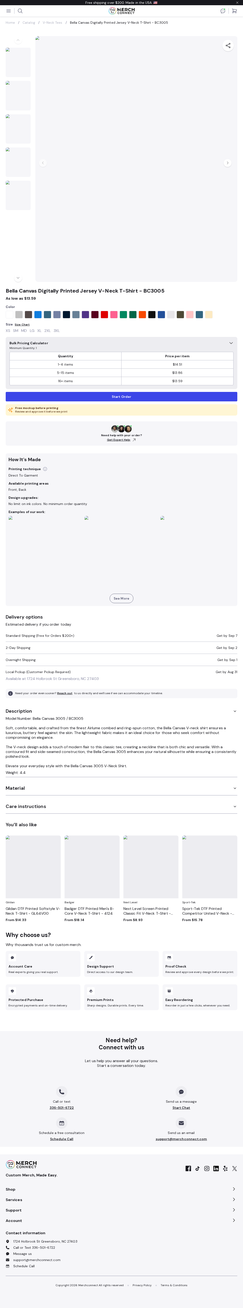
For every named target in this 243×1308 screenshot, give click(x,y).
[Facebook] (188, 1169)
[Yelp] (225, 1169)
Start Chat (181, 1108)
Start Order (121, 397)
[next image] (18, 278)
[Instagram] (207, 1169)
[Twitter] (234, 1169)
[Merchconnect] (21, 1164)
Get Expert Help (119, 440)
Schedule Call (61, 1139)
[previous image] (18, 40)
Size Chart (22, 324)
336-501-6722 (62, 1108)
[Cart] (234, 11)
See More (121, 598)
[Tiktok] (197, 1169)
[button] (45, 469)
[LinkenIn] (216, 1169)
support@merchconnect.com (181, 1139)
